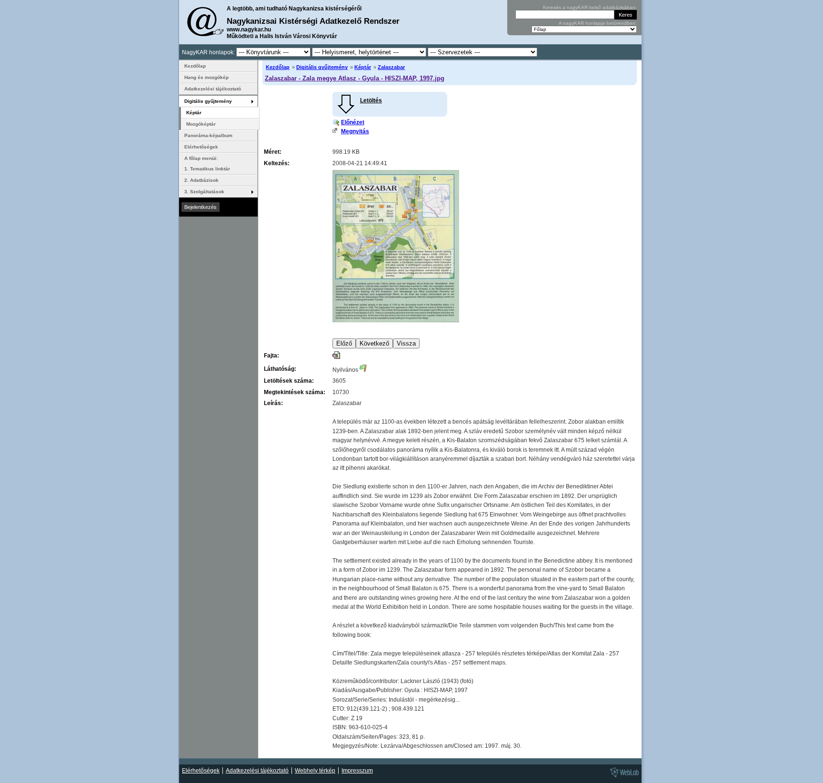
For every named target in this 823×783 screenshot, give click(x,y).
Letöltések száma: (289, 380)
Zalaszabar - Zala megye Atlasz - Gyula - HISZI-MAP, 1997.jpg (354, 78)
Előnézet (352, 122)
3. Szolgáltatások (204, 191)
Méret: (272, 152)
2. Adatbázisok (201, 180)
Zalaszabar (391, 67)
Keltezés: (277, 163)
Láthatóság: (280, 369)
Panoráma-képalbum (208, 135)
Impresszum (357, 770)
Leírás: (273, 403)
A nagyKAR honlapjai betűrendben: (598, 23)
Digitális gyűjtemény (322, 67)
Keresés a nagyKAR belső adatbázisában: (590, 7)
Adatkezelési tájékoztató (212, 88)
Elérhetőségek (201, 146)
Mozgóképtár (201, 124)
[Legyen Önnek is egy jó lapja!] (623, 776)
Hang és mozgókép (206, 77)
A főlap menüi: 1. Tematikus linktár (207, 163)
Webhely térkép (315, 770)
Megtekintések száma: (294, 392)
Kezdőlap (278, 67)
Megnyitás (355, 131)
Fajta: (271, 355)
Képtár (362, 67)
